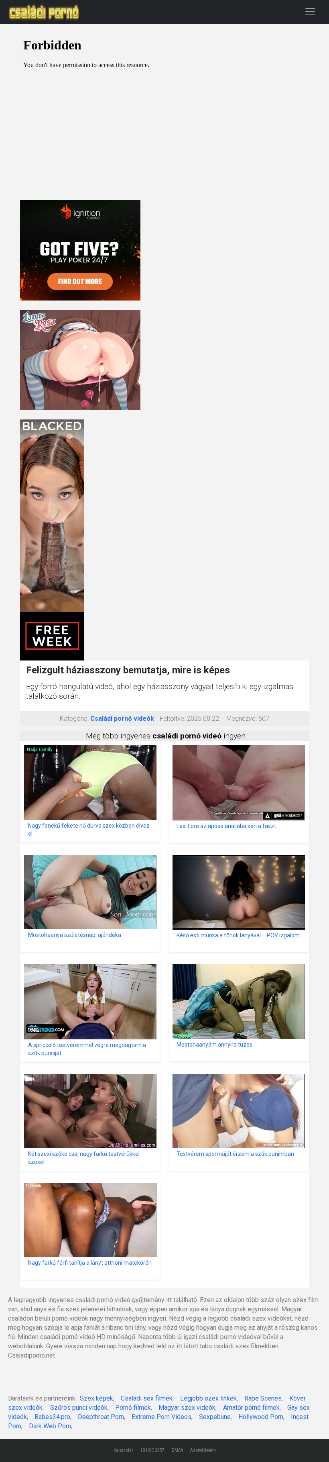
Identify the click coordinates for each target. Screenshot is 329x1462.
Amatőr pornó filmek (251, 1407)
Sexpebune (215, 1417)
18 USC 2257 (152, 1450)
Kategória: (74, 718)
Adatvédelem (203, 1450)
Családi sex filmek (147, 1398)
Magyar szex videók (186, 1407)
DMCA (177, 1450)
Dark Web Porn (50, 1426)
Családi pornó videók (122, 718)
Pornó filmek (133, 1407)
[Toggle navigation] (310, 11)
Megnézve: (241, 718)
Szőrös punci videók (79, 1407)
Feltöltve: (172, 718)
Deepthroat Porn (101, 1417)
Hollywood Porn (260, 1417)
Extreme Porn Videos (161, 1417)
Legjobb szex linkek (208, 1398)
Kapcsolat (123, 1450)
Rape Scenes (263, 1398)
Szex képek (96, 1398)
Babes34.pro (52, 1417)
